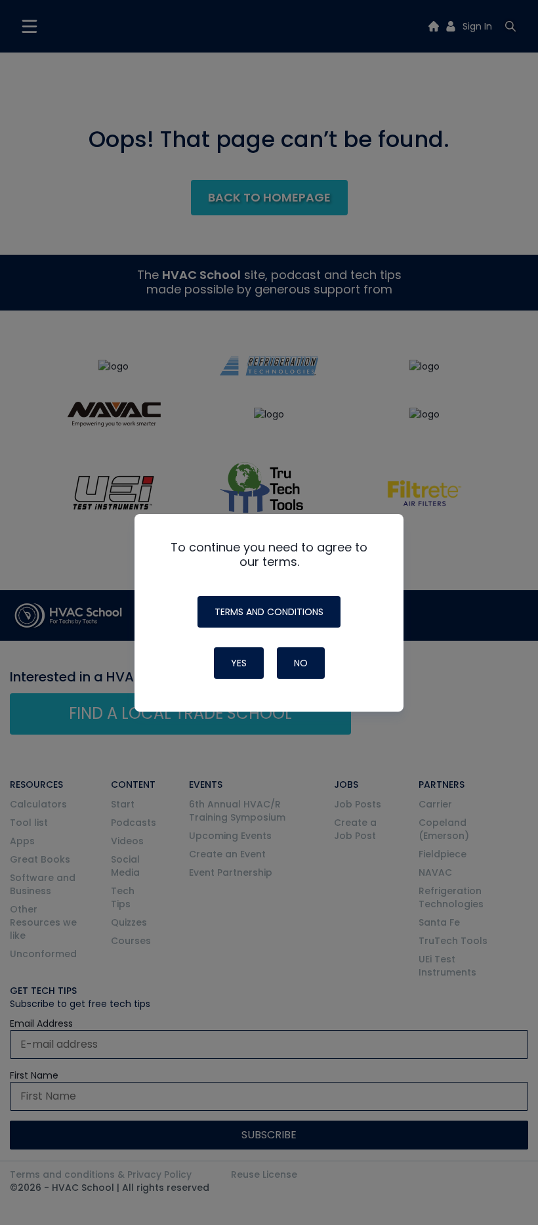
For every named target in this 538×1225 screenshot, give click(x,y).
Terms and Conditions (269, 611)
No (301, 663)
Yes (239, 663)
